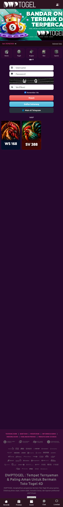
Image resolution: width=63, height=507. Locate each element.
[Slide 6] (36, 37)
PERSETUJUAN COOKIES (48, 437)
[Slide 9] (51, 37)
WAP (31, 117)
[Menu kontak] (57, 4)
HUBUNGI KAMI (12, 437)
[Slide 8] (46, 37)
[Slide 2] (17, 37)
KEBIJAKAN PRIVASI (28, 437)
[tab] (30, 59)
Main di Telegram (33, 110)
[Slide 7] (41, 37)
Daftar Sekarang (31, 104)
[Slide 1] (12, 37)
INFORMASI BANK (49, 434)
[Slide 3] (22, 37)
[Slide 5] (31, 37)
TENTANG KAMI (11, 434)
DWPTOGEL (8, 488)
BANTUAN (24, 434)
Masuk (32, 98)
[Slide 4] (27, 37)
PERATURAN (35, 434)
